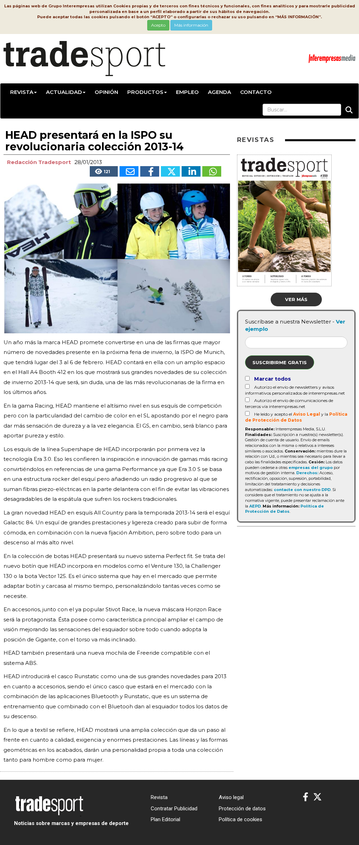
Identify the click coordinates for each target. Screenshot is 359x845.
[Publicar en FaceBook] (149, 171)
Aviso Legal (306, 414)
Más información (191, 25)
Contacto (256, 92)
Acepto (158, 25)
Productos (145, 92)
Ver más (296, 299)
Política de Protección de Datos (284, 509)
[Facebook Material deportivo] (305, 797)
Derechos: (307, 472)
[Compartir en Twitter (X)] (170, 171)
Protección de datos (242, 808)
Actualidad (64, 92)
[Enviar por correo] (129, 171)
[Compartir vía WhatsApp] (211, 171)
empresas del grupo (311, 467)
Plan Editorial (165, 819)
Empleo (187, 92)
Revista (21, 92)
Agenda (219, 92)
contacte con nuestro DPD (302, 489)
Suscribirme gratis (279, 362)
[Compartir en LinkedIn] (191, 171)
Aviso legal (231, 797)
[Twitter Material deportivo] (317, 797)
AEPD (255, 506)
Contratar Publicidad (174, 808)
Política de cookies (240, 819)
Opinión (106, 92)
